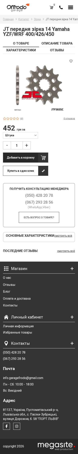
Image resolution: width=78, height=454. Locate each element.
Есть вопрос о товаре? (39, 217)
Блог (6, 291)
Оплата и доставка (17, 298)
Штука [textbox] (9, 135)
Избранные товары (17, 332)
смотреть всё (63, 235)
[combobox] (20, 135)
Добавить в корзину (20, 157)
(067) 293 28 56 (39, 202)
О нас (7, 278)
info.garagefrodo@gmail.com (23, 378)
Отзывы (9, 285)
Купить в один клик (20, 170)
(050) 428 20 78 (39, 195)
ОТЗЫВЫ (57, 50)
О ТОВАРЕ (21, 43)
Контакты (10, 305)
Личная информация (18, 326)
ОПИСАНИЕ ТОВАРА (57, 43)
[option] (39, 85)
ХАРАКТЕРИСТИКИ (21, 50)
